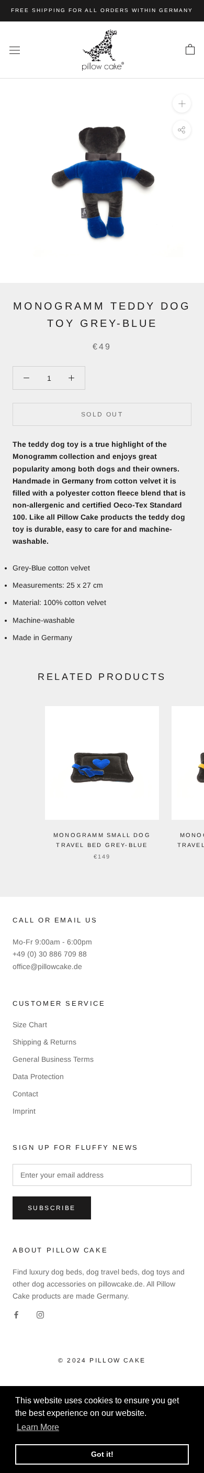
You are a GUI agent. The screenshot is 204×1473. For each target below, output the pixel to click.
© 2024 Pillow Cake (101, 1360)
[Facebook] (16, 1314)
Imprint (24, 1111)
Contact (25, 1094)
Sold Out (102, 414)
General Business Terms (53, 1059)
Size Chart (30, 1024)
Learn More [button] (38, 1427)
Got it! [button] (102, 1454)
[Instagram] (40, 1314)
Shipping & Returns (44, 1042)
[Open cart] (190, 50)
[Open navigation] (14, 50)
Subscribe (52, 1208)
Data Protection (38, 1076)
